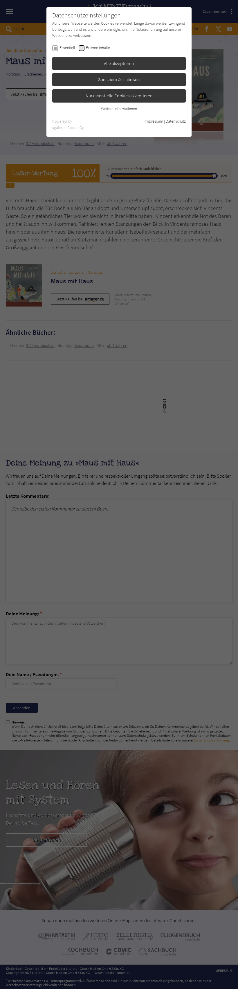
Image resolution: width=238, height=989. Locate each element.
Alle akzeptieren (119, 63)
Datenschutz (176, 121)
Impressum (154, 121)
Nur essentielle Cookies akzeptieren (119, 95)
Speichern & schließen (119, 79)
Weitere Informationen (119, 108)
